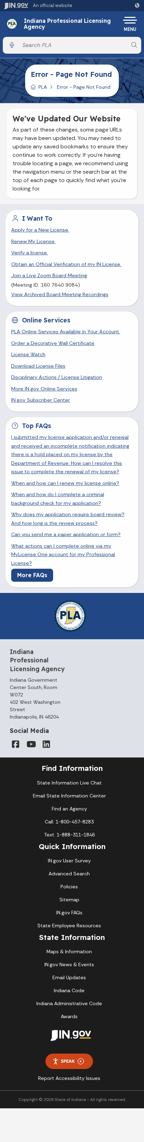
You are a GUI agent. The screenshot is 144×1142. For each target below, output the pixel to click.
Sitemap (69, 899)
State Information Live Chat (69, 783)
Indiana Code (69, 990)
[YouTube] (30, 744)
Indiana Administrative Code (69, 1003)
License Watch (28, 354)
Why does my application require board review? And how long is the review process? (67, 518)
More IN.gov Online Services (44, 389)
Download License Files (38, 366)
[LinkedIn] (46, 744)
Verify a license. (29, 252)
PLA (42, 87)
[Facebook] (15, 744)
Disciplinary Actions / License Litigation (56, 377)
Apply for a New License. (40, 230)
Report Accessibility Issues (69, 1078)
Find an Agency (69, 809)
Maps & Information (69, 951)
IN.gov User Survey (69, 860)
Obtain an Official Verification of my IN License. (66, 264)
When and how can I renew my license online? (65, 483)
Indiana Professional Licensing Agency (67, 24)
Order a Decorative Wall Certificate (52, 343)
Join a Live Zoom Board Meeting (49, 275)
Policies (69, 886)
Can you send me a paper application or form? (66, 534)
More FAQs (32, 575)
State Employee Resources (69, 925)
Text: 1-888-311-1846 (69, 835)
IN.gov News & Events (69, 964)
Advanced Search (69, 873)
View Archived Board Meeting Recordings (59, 294)
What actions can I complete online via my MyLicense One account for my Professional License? (63, 554)
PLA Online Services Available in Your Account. (65, 331)
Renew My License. (33, 241)
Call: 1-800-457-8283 (69, 822)
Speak (68, 1061)
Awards (69, 1016)
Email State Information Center (69, 796)
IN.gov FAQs (69, 912)
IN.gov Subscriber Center (40, 400)
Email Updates (69, 977)
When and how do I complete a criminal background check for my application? (57, 498)
